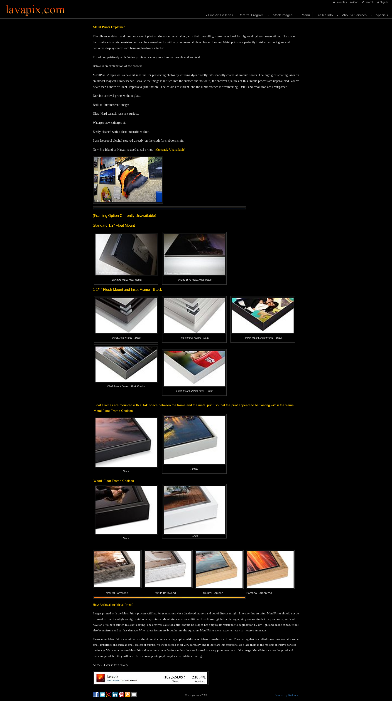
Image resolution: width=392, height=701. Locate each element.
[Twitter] (102, 694)
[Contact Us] (134, 694)
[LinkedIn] (115, 694)
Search (369, 2)
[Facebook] (96, 694)
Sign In (384, 2)
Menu (306, 15)
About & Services (354, 15)
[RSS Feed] (127, 694)
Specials (382, 15)
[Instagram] (108, 694)
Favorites (341, 2)
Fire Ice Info (324, 15)
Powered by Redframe (286, 695)
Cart (355, 2)
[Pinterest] (121, 694)
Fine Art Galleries (220, 15)
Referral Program (251, 15)
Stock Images (282, 15)
